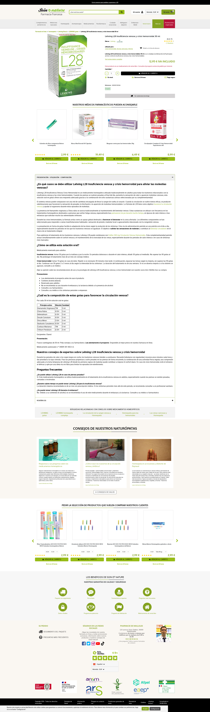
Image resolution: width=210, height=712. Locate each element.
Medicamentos (89, 24)
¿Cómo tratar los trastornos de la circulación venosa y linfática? (103, 465)
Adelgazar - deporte (124, 24)
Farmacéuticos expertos (119, 598)
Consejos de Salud (106, 492)
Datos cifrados (62, 613)
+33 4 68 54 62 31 (131, 639)
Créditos (143, 702)
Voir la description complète (113, 59)
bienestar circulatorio (158, 228)
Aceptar (145, 709)
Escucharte (90, 598)
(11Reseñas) (169, 43)
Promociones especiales (169, 24)
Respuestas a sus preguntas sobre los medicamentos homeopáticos (53, 465)
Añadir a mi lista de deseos (151, 48)
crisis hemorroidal (110, 49)
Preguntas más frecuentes (147, 598)
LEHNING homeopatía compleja (64, 414)
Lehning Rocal (62, 31)
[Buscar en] (122, 12)
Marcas (158, 24)
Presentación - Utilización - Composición (54, 177)
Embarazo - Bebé (135, 24)
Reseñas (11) (41, 400)
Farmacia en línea (40, 31)
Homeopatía (65, 24)
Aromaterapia (76, 24)
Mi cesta (166, 12)
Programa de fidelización (119, 613)
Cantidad (108, 69)
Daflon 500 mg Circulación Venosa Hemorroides (126, 235)
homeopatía (52, 31)
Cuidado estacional (112, 24)
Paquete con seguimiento (63, 598)
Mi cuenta (136, 12)
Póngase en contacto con (97, 702)
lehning (130, 49)
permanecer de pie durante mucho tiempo (128, 213)
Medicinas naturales (53, 24)
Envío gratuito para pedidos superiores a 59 (105, 2)
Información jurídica (81, 702)
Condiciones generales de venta (116, 702)
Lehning (112, 41)
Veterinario (146, 24)
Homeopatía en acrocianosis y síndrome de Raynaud (149, 465)
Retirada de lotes (132, 702)
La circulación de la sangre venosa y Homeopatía (97, 414)
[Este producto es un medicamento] (108, 91)
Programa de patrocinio (91, 613)
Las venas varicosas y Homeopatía (158, 414)
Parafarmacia (101, 24)
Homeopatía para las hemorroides (130, 414)
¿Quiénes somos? (151, 702)
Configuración (155, 709)
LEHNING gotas (74, 31)
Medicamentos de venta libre (147, 613)
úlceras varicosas (122, 49)
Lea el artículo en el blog (45, 483)
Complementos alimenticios (41, 24)
